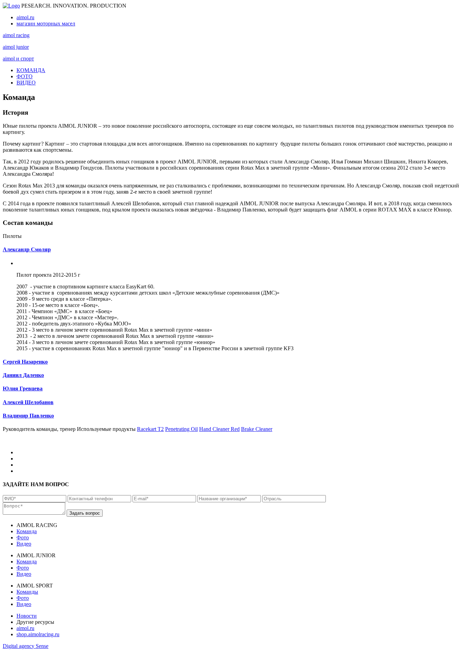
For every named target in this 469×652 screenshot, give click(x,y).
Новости (26, 616)
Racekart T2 (150, 429)
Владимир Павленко (28, 416)
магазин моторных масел (45, 23)
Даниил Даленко (23, 375)
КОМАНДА (30, 70)
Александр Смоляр (27, 249)
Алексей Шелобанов (28, 402)
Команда (26, 531)
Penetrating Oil (181, 429)
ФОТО (24, 76)
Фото (22, 537)
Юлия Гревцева (23, 388)
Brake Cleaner (256, 429)
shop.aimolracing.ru (37, 634)
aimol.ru (25, 17)
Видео (23, 544)
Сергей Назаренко (25, 362)
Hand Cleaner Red (219, 429)
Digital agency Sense (25, 646)
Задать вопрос (84, 513)
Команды (27, 592)
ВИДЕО (26, 82)
